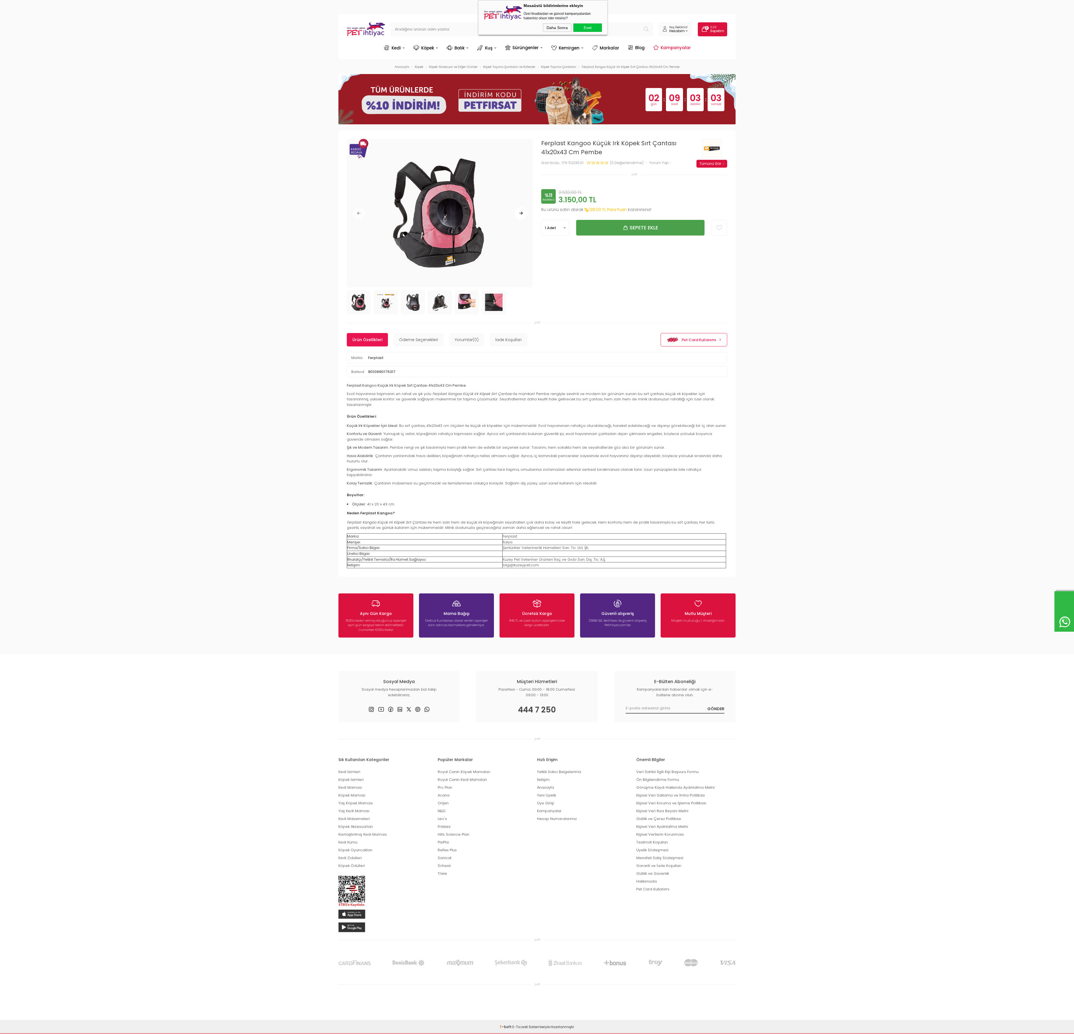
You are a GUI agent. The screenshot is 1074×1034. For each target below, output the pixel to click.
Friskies (444, 826)
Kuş (489, 48)
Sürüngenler (525, 47)
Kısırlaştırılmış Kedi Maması (362, 834)
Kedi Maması (350, 787)
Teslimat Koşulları (652, 842)
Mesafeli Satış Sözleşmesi (659, 858)
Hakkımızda (646, 881)
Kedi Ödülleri (350, 858)
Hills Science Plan (453, 834)
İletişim (543, 779)
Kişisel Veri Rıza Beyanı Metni (662, 811)
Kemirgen (569, 48)
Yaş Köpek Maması (355, 803)
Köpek (427, 48)
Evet (588, 27)
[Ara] (646, 29)
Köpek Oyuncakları (355, 850)
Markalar (609, 48)
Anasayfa (545, 787)
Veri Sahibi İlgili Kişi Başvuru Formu (667, 771)
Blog (640, 47)
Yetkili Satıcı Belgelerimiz (559, 771)
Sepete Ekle (644, 227)
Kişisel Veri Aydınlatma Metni (662, 826)
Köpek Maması (351, 795)
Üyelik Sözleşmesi (652, 850)
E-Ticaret (520, 1027)
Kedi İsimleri (349, 771)
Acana (443, 795)
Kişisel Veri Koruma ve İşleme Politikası (671, 803)
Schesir (444, 865)
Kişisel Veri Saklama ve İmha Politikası (670, 795)
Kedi (396, 48)
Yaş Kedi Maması (353, 811)
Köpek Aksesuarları (355, 826)
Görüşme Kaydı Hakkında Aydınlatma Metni (675, 787)
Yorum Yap (659, 163)
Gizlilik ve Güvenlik (652, 873)
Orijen (443, 803)
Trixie (442, 873)
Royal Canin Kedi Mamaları (462, 779)
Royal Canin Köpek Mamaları (464, 771)
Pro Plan (445, 787)
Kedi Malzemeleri (354, 818)
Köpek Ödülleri (351, 865)
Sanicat (444, 858)
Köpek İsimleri (351, 779)
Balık (459, 48)
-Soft (506, 1027)
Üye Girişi (545, 803)
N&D (442, 811)
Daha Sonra (557, 27)
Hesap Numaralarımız (557, 818)
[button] (358, 213)
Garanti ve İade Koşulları (658, 865)
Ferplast (375, 357)
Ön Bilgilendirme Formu (657, 779)
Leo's (442, 818)
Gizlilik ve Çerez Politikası (658, 818)
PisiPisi (443, 842)
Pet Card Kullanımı (699, 340)
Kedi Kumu (347, 842)
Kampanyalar (676, 47)
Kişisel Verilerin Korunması (660, 834)
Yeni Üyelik (546, 795)
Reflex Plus (447, 850)
